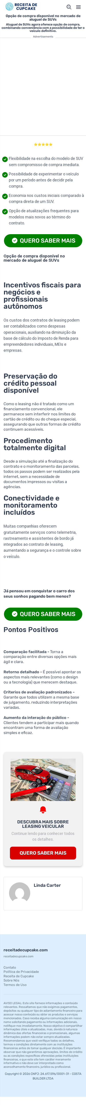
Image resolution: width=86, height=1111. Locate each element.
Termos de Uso (15, 985)
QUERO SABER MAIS (47, 240)
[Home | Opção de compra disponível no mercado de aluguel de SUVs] (22, 7)
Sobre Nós (11, 980)
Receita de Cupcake (19, 976)
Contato (10, 968)
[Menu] (78, 7)
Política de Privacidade (21, 972)
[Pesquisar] (69, 7)
